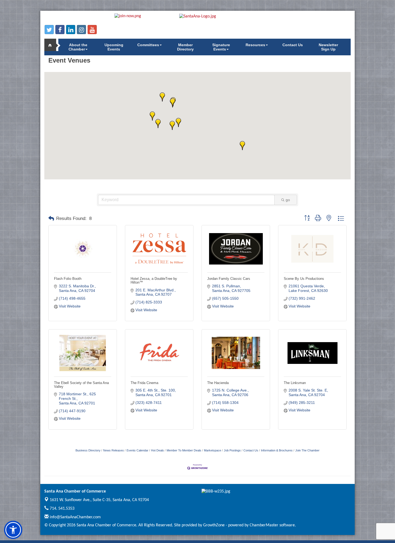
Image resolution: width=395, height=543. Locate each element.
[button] (172, 125)
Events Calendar (137, 450)
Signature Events (221, 47)
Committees (148, 45)
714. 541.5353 (61, 508)
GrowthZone (214, 525)
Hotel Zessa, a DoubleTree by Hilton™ (154, 280)
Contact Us (292, 45)
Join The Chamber (307, 450)
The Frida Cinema (144, 383)
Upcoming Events (114, 47)
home (52, 45)
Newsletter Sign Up (328, 47)
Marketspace (212, 450)
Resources (255, 45)
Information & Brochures (277, 450)
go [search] (288, 200)
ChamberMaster (264, 525)
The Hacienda (218, 383)
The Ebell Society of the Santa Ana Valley (81, 385)
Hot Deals (157, 450)
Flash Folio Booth (67, 279)
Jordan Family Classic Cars (228, 279)
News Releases (113, 450)
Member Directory (185, 47)
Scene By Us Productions (304, 279)
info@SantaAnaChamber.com (75, 517)
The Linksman (295, 383)
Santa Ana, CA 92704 (99, 500)
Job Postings (232, 450)
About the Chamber (78, 47)
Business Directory (88, 450)
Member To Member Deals (184, 450)
